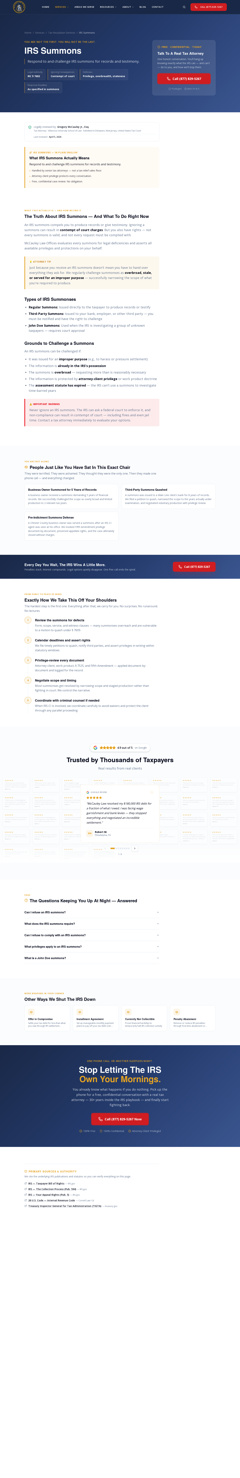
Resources (107, 6)
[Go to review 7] (126, 848)
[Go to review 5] (122, 848)
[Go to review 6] (124, 848)
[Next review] (135, 848)
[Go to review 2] (116, 848)
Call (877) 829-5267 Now (123, 1119)
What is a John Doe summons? (45, 958)
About (126, 6)
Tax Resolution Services (61, 32)
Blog (143, 6)
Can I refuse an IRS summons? (45, 912)
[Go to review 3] (118, 848)
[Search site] (184, 7)
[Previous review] (105, 848)
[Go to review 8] (128, 848)
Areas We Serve (84, 6)
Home (27, 32)
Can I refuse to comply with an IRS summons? (55, 935)
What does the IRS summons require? (49, 924)
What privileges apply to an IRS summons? (53, 946)
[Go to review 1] (113, 848)
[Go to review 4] (120, 848)
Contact (158, 6)
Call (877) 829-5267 (187, 79)
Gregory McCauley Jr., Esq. (73, 126)
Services (39, 32)
